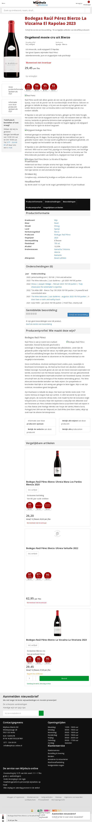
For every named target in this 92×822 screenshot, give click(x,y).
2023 (56, 237)
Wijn (56, 220)
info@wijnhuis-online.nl (13, 745)
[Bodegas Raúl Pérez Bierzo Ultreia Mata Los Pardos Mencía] (57, 463)
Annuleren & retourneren (58, 759)
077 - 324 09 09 (10, 742)
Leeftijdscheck (30, 800)
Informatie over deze (36, 422)
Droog (56, 226)
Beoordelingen (69, 202)
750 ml (57, 243)
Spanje (57, 229)
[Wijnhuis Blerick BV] (40, 3)
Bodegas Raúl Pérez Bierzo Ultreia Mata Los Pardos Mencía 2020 (54, 483)
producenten (72, 429)
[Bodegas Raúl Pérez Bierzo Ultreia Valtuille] (57, 533)
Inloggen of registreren (15, 797)
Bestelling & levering (56, 753)
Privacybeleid (43, 800)
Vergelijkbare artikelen (53, 207)
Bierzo (57, 232)
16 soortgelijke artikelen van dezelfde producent (70, 30)
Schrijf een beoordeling (78, 314)
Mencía (57, 252)
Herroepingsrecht (58, 800)
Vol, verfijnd (32, 490)
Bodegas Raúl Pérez (62, 235)
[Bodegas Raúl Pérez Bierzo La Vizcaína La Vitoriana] (57, 623)
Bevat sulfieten (60, 258)
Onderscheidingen (52, 202)
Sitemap (58, 797)
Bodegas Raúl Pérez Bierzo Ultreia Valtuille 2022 (52, 548)
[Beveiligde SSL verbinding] (47, 810)
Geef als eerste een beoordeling (39, 324)
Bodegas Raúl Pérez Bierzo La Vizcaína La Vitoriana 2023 (56, 639)
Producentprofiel (33, 207)
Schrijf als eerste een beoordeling (38, 30)
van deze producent (39, 430)
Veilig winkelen (47, 797)
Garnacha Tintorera (62, 249)
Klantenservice (54, 750)
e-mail (9, 147)
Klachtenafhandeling (56, 762)
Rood (56, 223)
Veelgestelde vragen (56, 765)
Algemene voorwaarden (73, 797)
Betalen (51, 756)
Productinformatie (34, 202)
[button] (28, 87)
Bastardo (58, 255)
